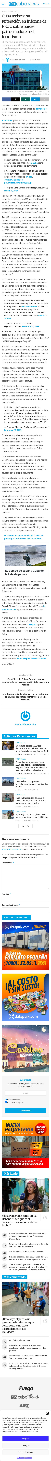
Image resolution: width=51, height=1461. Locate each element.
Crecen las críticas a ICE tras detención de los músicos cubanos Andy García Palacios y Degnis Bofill (31, 748)
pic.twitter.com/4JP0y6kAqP (18, 182)
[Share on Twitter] (15, 99)
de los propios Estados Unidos (31, 658)
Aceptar (25, 1438)
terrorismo (41, 108)
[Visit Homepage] (24, 3)
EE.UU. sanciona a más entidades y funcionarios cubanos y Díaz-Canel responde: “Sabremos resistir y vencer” (28, 1366)
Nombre (6, 894)
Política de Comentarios (11, 849)
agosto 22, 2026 (39, 773)
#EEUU (41, 315)
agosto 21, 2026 (28, 806)
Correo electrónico (11, 905)
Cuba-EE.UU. (12, 11)
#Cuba (34, 162)
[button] (47, 1413)
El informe (7, 120)
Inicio (4, 11)
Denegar (25, 1445)
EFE (19, 790)
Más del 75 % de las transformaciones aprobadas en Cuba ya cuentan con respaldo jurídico (27, 1348)
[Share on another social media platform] (44, 99)
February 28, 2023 (30, 326)
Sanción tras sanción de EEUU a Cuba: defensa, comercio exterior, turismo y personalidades (30, 800)
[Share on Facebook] (6, 99)
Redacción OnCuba (17, 60)
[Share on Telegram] (35, 99)
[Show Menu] (3, 3)
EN (48, 3)
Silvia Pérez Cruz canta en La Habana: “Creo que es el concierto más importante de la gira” (19, 1220)
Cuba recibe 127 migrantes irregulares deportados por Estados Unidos (31, 784)
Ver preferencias (25, 1452)
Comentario (8, 863)
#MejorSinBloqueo (13, 179)
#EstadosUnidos (29, 306)
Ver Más (25, 826)
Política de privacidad (24, 1458)
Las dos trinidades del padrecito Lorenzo (26, 1252)
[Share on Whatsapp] (25, 99)
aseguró (33, 624)
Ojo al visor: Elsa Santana (19, 1340)
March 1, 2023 (11, 190)
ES (44, 3)
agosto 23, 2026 (39, 754)
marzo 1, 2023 (35, 60)
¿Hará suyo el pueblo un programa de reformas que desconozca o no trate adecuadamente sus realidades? (18, 1326)
